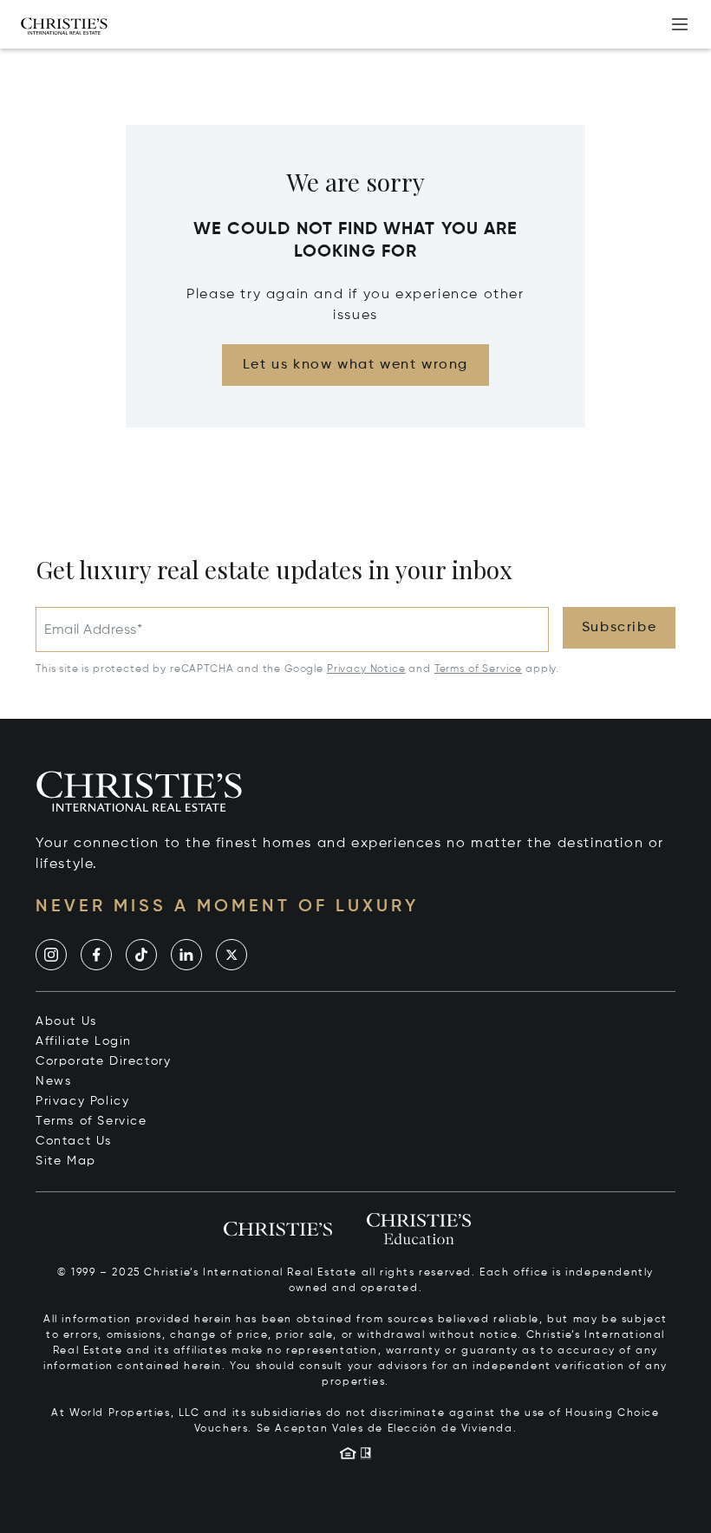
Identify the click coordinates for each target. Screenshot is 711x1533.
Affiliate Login (84, 1041)
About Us (66, 1021)
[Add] (679, 24)
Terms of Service (478, 669)
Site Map (66, 1161)
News (53, 1081)
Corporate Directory (103, 1061)
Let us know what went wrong (355, 365)
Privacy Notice (366, 669)
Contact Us (74, 1141)
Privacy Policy (82, 1101)
